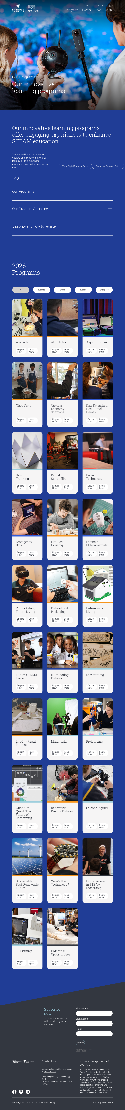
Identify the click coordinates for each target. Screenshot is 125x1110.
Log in (110, 5)
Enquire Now (20, 350)
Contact (87, 5)
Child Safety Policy (47, 1102)
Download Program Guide (108, 166)
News (97, 10)
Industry (99, 5)
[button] (72, 10)
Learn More (31, 350)
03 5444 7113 (50, 1071)
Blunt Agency (107, 1102)
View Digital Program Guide (75, 166)
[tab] (20, 290)
